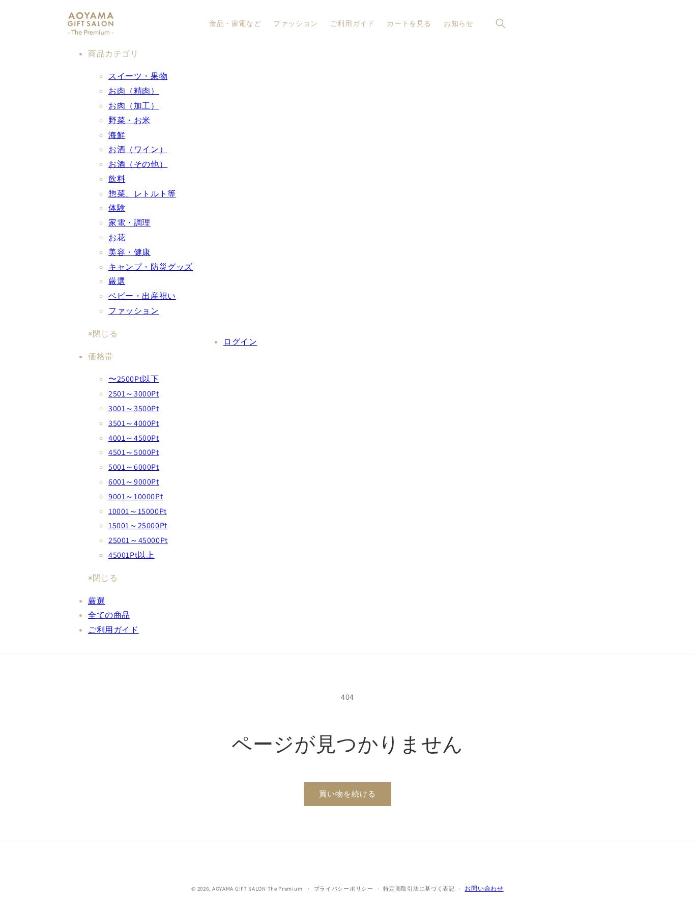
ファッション (133, 310)
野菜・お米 (129, 120)
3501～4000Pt (133, 423)
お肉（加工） (133, 105)
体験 (116, 208)
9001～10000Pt (135, 496)
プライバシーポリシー (343, 888)
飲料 (116, 179)
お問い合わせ (484, 888)
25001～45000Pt (138, 540)
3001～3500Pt (133, 408)
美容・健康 (129, 252)
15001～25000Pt (137, 525)
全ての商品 (109, 615)
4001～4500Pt (133, 438)
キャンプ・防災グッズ (150, 267)
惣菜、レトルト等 (142, 193)
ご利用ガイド (113, 629)
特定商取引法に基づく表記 (418, 888)
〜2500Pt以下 (133, 379)
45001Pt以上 (131, 555)
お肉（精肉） (133, 91)
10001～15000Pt (137, 511)
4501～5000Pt (133, 452)
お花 (116, 237)
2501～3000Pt (133, 393)
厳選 (116, 281)
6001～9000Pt (133, 481)
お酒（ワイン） (137, 149)
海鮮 (116, 135)
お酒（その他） (137, 164)
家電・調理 (129, 222)
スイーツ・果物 (137, 76)
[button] (500, 23)
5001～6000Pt (133, 467)
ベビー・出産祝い (142, 296)
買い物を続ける (347, 794)
